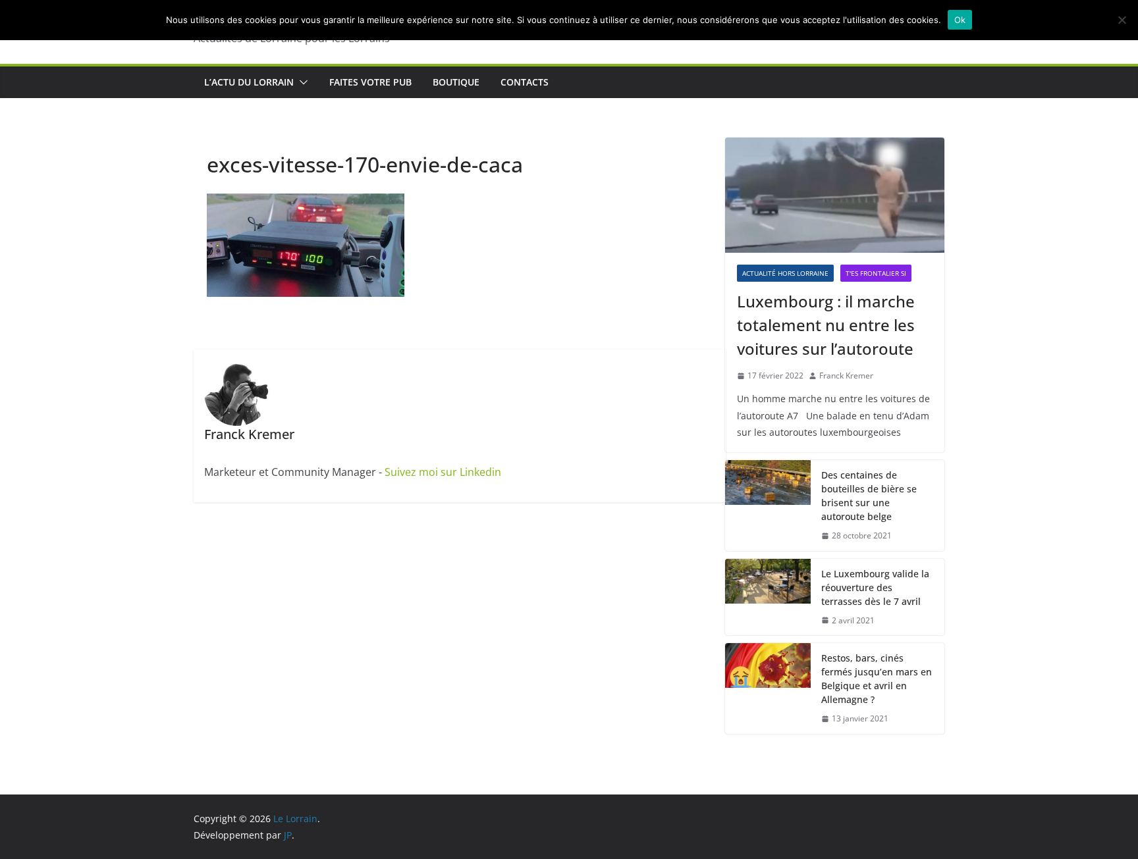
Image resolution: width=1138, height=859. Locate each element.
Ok (960, 19)
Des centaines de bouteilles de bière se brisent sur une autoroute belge (869, 496)
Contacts (525, 82)
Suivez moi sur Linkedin (443, 472)
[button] (301, 82)
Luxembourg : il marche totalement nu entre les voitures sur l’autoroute (826, 324)
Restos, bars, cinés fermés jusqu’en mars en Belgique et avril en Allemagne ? (876, 679)
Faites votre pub (370, 82)
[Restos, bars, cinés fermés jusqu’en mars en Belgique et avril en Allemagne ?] (768, 688)
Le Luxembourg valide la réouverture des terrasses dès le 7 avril (875, 587)
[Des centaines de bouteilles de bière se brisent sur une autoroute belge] (768, 505)
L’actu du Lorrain (249, 82)
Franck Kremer (846, 375)
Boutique (456, 82)
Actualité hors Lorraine (785, 273)
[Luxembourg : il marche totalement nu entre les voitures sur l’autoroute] (834, 195)
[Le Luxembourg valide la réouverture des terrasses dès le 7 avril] (768, 597)
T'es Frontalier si (876, 273)
